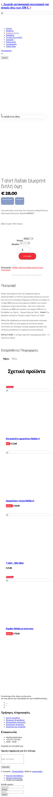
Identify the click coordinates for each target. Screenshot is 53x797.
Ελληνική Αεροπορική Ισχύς (31, 267)
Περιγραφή (16, 275)
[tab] (16, 275)
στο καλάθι (27, 256)
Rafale (15, 267)
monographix (37, 771)
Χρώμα (20, 240)
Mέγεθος (16, 244)
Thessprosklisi (18, 771)
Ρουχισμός (6, 270)
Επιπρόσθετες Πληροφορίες (31, 275)
